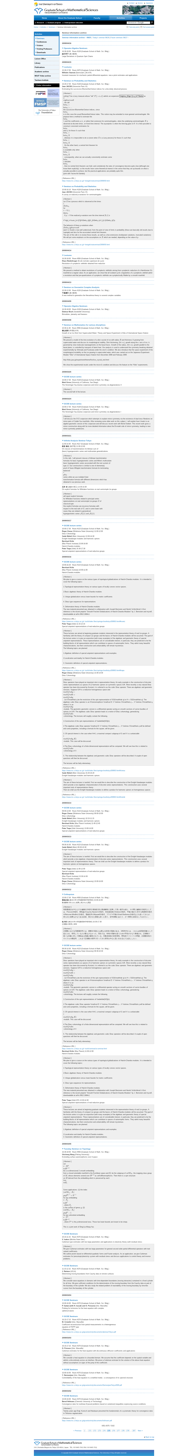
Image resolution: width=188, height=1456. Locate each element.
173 (99, 1431)
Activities (121, 18)
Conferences (42, 42)
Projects (143, 18)
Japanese (149, 3)
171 (90, 1431)
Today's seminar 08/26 (101, 38)
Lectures (68, 67)
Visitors (40, 45)
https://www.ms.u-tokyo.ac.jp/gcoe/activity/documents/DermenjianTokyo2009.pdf (92, 1385)
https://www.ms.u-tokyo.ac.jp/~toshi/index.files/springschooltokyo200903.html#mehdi (93, 797)
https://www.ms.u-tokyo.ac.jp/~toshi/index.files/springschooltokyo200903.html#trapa (93, 670)
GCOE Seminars (71, 1234)
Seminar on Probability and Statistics (80, 81)
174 (104, 1431)
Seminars (52, 27)
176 (113, 1431)
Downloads (41, 52)
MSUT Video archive (43, 76)
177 (118, 1431)
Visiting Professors (44, 49)
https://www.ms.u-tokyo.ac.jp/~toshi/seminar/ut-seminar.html (84, 1049)
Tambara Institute (41, 80)
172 (94, 1431)
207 (134, 1431)
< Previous (77, 1431)
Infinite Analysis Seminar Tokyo (77, 441)
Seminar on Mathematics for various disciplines (85, 325)
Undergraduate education (73, 23)
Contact (131, 3)
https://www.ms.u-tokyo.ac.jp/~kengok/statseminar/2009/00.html (86, 181)
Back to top (150, 1437)
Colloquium (69, 894)
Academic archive (42, 72)
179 (127, 1431)
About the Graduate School (70, 18)
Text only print (134, 27)
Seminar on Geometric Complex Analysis (81, 287)
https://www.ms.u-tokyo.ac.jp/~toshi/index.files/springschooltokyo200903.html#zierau (93, 770)
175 (108, 1431)
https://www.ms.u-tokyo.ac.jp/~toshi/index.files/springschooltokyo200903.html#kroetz (93, 621)
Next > (140, 1431)
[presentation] (98, 96)
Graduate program (54, 23)
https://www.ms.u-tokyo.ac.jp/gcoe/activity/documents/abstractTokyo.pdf (89, 1332)
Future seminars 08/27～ (120, 38)
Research (40, 23)
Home (44, 18)
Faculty (97, 18)
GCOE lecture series (72, 377)
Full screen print (148, 27)
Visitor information (43, 85)
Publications (40, 67)
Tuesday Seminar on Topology (77, 1149)
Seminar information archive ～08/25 (76, 38)
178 (123, 1431)
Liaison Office (40, 59)
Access (140, 3)
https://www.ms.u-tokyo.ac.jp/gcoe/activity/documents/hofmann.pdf (87, 1421)
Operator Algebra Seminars (75, 48)
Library (37, 63)
